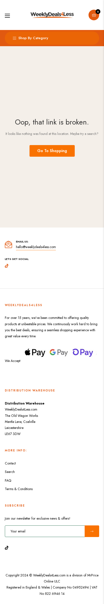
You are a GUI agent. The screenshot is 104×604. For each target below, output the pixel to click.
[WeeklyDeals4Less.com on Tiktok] (8, 547)
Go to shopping (52, 151)
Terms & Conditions (19, 488)
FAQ (8, 480)
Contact (10, 463)
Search (10, 471)
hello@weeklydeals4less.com (36, 246)
